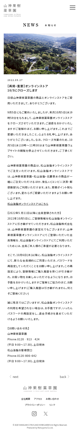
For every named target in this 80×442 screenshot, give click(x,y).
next (15, 376)
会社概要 (25, 399)
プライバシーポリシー (35, 405)
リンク (52, 405)
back (63, 376)
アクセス (38, 399)
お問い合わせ (52, 399)
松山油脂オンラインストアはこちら (27, 204)
